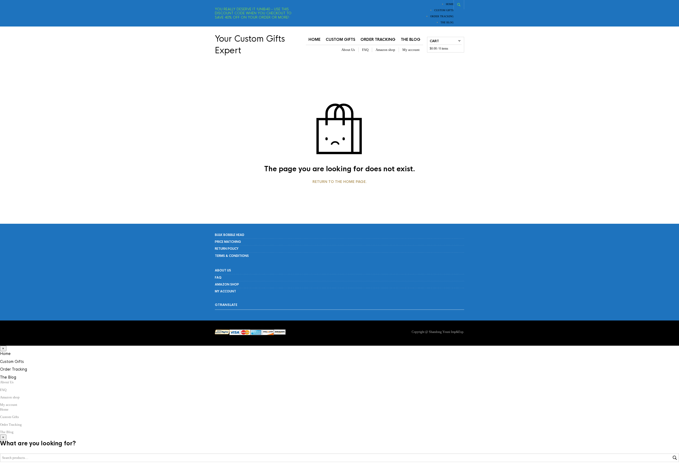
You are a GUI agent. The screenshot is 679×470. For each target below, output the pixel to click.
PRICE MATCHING (228, 242)
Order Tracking (442, 16)
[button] (3, 348)
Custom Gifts (444, 10)
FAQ (365, 50)
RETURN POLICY (226, 249)
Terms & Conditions (232, 256)
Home (450, 4)
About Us (348, 50)
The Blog (447, 22)
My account (411, 50)
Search (675, 458)
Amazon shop (385, 50)
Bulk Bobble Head (229, 235)
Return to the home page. (339, 182)
